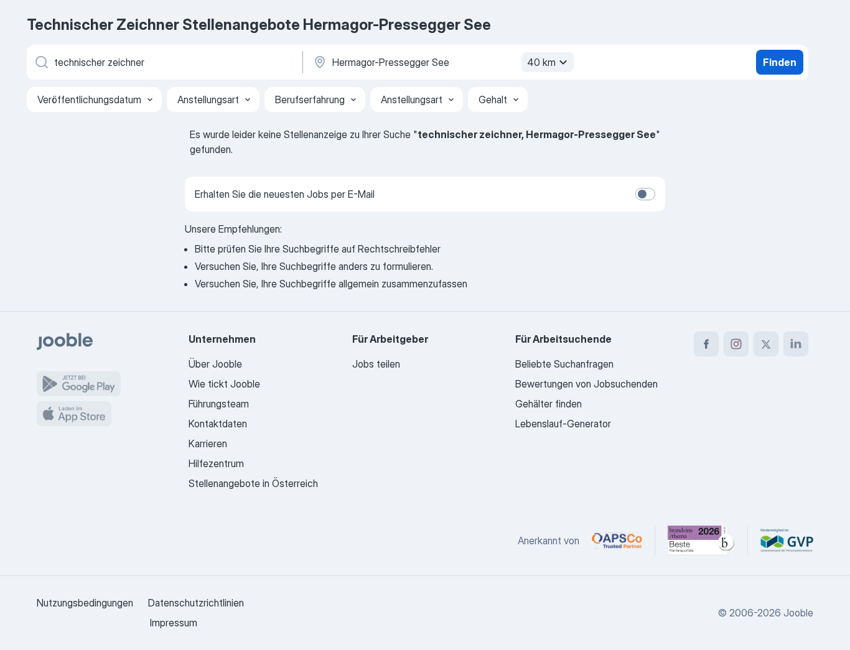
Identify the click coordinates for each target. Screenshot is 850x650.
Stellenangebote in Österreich (253, 483)
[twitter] (766, 344)
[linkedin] (795, 344)
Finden (779, 62)
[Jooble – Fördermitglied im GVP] (786, 540)
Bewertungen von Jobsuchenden (586, 384)
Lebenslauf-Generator (563, 423)
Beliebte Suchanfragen (564, 364)
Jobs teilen (376, 364)
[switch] (645, 194)
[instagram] (736, 344)
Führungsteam (219, 403)
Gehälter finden (548, 403)
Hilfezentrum (216, 463)
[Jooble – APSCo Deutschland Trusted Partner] (617, 540)
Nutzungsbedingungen (85, 603)
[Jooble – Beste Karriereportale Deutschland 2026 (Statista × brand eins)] (701, 540)
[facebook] (706, 344)
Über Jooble (215, 364)
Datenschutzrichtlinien (196, 603)
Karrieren (208, 443)
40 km (541, 62)
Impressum (173, 622)
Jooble (798, 612)
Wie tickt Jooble (224, 384)
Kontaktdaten (218, 423)
